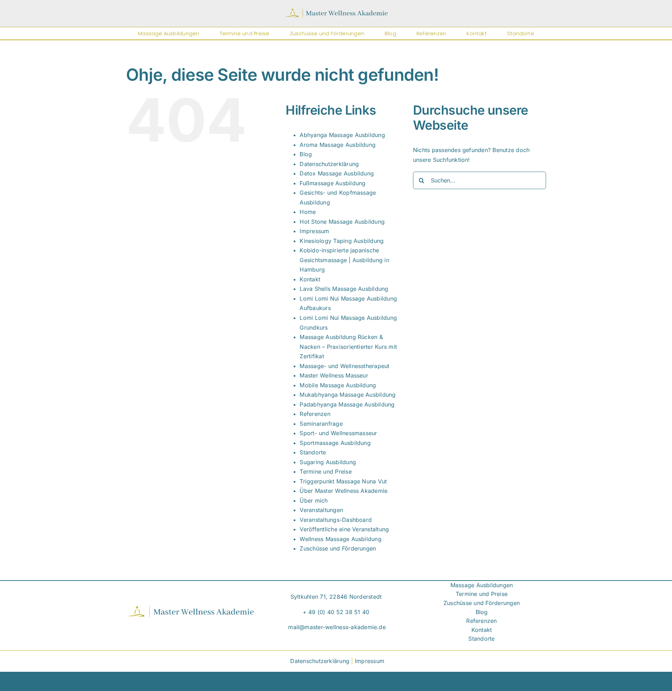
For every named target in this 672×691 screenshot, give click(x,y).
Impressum (314, 231)
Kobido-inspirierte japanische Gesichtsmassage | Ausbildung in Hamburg (344, 260)
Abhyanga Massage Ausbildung (342, 134)
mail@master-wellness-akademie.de (337, 627)
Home (308, 211)
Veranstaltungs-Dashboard (336, 519)
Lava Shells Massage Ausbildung (344, 288)
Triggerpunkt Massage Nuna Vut (343, 481)
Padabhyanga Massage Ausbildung (347, 404)
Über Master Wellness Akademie (343, 490)
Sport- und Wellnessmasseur (338, 433)
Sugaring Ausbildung (328, 462)
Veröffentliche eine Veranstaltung (344, 529)
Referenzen (315, 413)
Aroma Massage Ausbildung (338, 144)
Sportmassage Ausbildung (335, 442)
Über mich (314, 500)
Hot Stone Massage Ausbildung (342, 221)
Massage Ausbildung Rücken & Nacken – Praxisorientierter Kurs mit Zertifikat (348, 346)
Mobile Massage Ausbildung (338, 385)
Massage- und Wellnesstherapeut (344, 365)
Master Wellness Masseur (334, 375)
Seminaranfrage (321, 423)
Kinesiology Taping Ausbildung (342, 240)
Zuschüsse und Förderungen (338, 548)
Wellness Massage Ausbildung (340, 538)
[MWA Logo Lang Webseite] (336, 10)
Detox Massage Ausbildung (337, 173)
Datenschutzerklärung (329, 163)
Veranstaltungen (321, 509)
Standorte (313, 452)
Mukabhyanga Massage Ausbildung (348, 394)
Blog (306, 154)
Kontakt (310, 279)
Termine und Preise (325, 471)
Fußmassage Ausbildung (332, 183)
